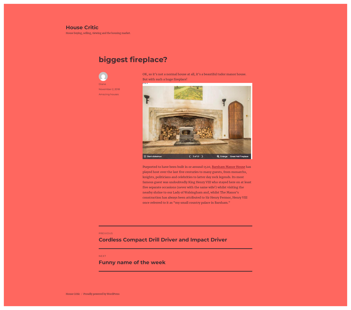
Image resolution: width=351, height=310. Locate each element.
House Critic (82, 27)
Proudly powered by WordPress (101, 294)
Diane (102, 84)
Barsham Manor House (228, 167)
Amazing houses (109, 94)
